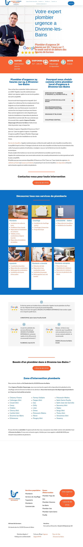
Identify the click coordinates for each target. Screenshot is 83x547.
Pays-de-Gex (56, 541)
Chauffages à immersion (41, 233)
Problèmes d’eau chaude (18, 233)
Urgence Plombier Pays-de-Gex (31, 1)
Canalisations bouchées (18, 272)
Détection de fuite (38, 273)
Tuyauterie (53, 1)
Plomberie (40, 1)
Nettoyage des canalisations (19, 276)
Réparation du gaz (61, 273)
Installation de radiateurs (63, 275)
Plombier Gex (47, 516)
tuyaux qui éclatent (27, 168)
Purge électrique (39, 235)
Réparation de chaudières (65, 231)
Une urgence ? (67, 500)
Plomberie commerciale (40, 3)
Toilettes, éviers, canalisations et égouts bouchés (17, 242)
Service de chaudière (14, 149)
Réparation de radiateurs (63, 277)
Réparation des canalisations (19, 274)
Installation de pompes (40, 280)
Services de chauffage (32, 504)
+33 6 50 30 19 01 (41, 188)
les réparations (61, 168)
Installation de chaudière (64, 233)
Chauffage (47, 1)
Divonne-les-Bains (58, 544)
